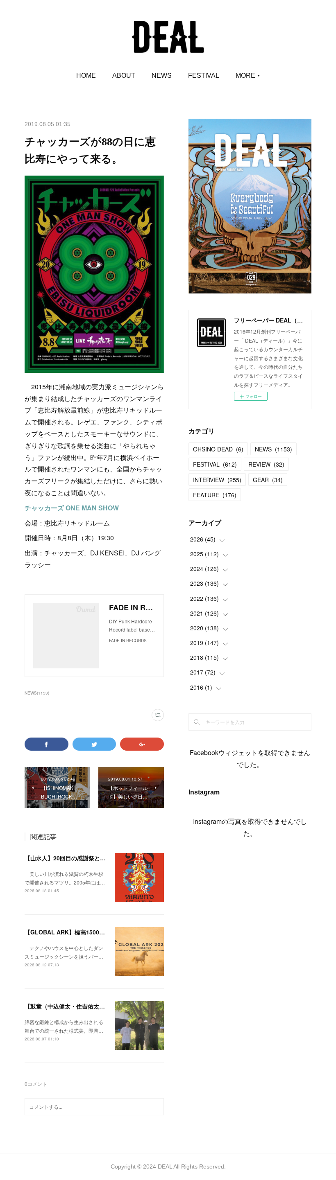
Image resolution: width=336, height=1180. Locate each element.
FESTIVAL (203, 75)
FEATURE (214, 495)
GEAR (268, 480)
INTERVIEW (217, 480)
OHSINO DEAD (218, 449)
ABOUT (123, 75)
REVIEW (266, 464)
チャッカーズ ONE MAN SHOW (72, 507)
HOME (86, 75)
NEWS (162, 75)
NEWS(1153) (37, 693)
